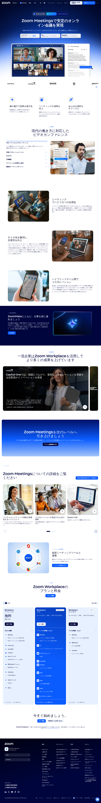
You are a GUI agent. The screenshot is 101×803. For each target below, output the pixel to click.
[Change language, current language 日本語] (44, 3)
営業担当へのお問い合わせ (76, 3)
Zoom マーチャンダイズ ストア (47, 785)
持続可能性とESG (46, 769)
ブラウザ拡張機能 (60, 758)
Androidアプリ (59, 765)
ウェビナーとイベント (76, 761)
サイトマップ (94, 797)
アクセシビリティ (89, 770)
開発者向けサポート (89, 775)
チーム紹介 (44, 754)
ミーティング (51, 3)
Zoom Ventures (45, 782)
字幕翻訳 (9, 159)
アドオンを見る (8, 702)
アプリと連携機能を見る (50, 445)
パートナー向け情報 (46, 761)
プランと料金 (74, 756)
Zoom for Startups (75, 768)
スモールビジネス (63, 14)
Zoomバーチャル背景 (61, 768)
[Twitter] (9, 792)
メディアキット (45, 774)
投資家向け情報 (45, 764)
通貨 (94, 603)
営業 (72, 744)
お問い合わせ (88, 768)
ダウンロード (59, 744)
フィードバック (88, 765)
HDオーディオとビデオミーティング (17, 143)
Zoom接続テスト (89, 749)
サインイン (59, 3)
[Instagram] (18, 792)
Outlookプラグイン (60, 760)
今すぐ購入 (42, 624)
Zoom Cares (45, 771)
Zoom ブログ (45, 749)
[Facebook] (15, 792)
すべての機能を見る (17, 702)
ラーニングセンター (89, 756)
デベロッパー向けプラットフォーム (47, 777)
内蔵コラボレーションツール (15, 146)
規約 (36, 797)
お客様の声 (44, 752)
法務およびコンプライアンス (66, 797)
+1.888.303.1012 (10, 787)
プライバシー (41, 797)
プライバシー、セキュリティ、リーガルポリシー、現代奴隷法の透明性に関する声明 (90, 779)
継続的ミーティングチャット (15, 167)
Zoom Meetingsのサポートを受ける (87, 478)
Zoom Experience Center (75, 764)
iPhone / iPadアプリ (60, 763)
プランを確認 (51, 596)
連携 (43, 759)
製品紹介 (15, 3)
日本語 (7, 755)
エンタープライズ (51, 14)
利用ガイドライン (57, 797)
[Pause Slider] (96, 86)
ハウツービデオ (88, 772)
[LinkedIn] (5, 792)
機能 (30, 3)
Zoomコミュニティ (89, 759)
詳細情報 (12, 333)
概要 (43, 744)
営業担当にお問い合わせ (76, 754)
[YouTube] (12, 792)
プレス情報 (44, 766)
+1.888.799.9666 (11, 785)
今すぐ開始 (42, 721)
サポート (66, 3)
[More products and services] (97, 2)
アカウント (87, 752)
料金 (35, 3)
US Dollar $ (8, 759)
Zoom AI (8, 156)
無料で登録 (10, 624)
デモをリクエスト (75, 759)
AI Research (45, 780)
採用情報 (44, 756)
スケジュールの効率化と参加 (15, 163)
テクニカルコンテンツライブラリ (90, 762)
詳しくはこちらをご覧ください (52, 728)
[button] (96, 531)
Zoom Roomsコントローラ (61, 755)
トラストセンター (49, 797)
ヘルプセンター (88, 754)
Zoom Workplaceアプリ (61, 749)
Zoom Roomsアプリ (61, 752)
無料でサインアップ (89, 3)
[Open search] (40, 2)
